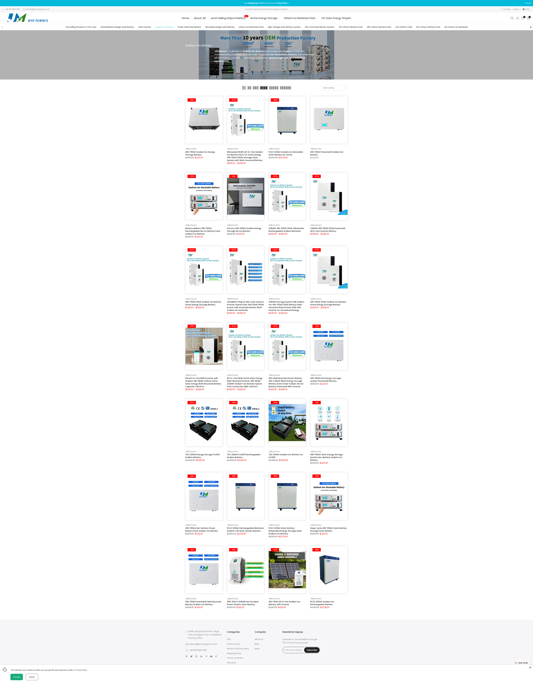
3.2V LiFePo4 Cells (403, 27)
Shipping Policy (234, 653)
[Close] (530, 667)
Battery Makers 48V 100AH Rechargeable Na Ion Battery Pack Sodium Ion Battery (202, 231)
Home (185, 18)
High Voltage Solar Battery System (284, 27)
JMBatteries (191, 148)
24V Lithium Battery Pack (428, 27)
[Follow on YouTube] (211, 656)
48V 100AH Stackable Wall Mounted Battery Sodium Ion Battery (203, 603)
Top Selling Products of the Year (80, 27)
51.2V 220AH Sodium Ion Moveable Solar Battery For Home (286, 153)
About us (259, 639)
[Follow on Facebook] (186, 656)
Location (507, 9)
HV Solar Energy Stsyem (336, 18)
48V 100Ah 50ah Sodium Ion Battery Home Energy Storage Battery (203, 303)
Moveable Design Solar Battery (220, 27)
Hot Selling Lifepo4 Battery (230, 18)
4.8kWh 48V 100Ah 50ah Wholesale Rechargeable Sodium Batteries (286, 229)
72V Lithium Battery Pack (351, 27)
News (257, 648)
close (5, 3)
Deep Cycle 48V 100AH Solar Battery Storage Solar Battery (328, 529)
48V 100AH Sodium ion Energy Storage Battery (200, 153)
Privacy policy (233, 644)
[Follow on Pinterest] (206, 656)
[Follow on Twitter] (191, 656)
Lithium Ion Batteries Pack (299, 18)
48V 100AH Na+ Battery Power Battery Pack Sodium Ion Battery (201, 529)
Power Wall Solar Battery (189, 27)
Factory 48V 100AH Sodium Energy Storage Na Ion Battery (244, 229)
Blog (257, 644)
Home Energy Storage (263, 18)
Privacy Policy (81, 670)
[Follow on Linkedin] (201, 656)
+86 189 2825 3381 (12, 9)
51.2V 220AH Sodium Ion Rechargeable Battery (322, 603)
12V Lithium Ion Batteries (456, 27)
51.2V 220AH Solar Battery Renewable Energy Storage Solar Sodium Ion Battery (285, 531)
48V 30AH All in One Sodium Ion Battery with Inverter (284, 603)
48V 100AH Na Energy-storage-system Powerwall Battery (326, 379)
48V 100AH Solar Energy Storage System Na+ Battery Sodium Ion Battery (326, 457)
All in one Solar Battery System (319, 27)
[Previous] (2, 27)
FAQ (229, 639)
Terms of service (235, 658)
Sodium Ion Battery (164, 27)
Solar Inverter (144, 27)
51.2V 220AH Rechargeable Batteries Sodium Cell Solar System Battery (245, 529)
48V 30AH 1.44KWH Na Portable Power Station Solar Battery (242, 603)
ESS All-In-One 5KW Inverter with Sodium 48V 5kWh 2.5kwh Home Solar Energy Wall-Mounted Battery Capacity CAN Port (203, 382)
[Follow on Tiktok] (216, 656)
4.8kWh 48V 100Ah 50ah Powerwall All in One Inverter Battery (327, 229)
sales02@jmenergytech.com (37, 9)
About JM (200, 18)
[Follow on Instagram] (196, 656)
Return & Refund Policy (238, 648)
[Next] (530, 27)
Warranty (231, 662)
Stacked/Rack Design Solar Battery (117, 27)
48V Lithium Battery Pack (379, 27)
